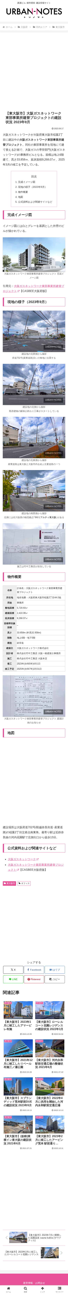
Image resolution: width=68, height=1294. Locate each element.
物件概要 (23, 192)
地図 (20, 197)
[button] (55, 979)
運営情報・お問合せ (34, 1283)
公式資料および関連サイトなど (35, 201)
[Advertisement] (34, 71)
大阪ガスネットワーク (22, 859)
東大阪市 (11, 883)
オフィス (25, 883)
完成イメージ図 (26, 182)
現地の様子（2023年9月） (32, 187)
